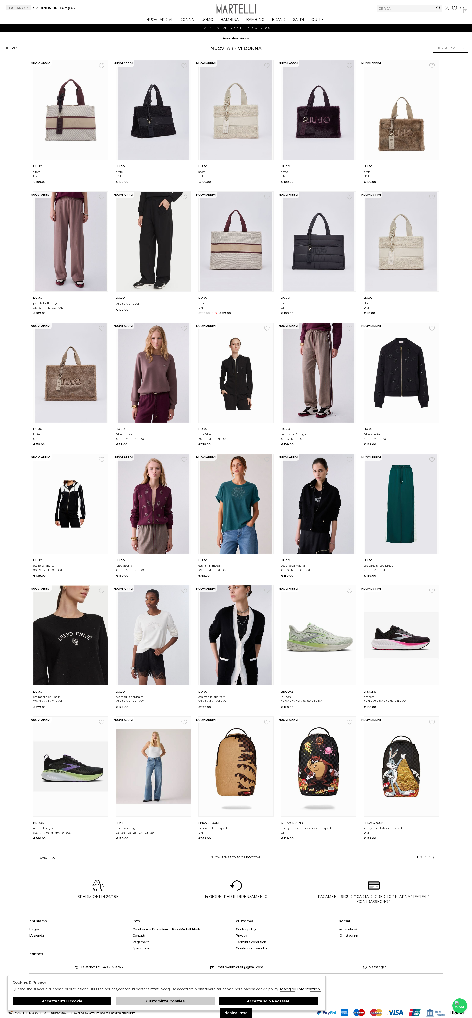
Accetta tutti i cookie (62, 1001)
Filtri (9, 48)
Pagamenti (141, 942)
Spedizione (141, 948)
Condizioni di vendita (251, 948)
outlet (318, 19)
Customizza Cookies (165, 1001)
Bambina (230, 19)
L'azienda (37, 935)
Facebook (350, 929)
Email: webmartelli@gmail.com (239, 967)
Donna (187, 19)
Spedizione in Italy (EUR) (55, 8)
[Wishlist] (454, 8)
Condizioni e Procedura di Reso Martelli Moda (167, 929)
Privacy (241, 935)
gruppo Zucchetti (123, 1013)
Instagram (350, 935)
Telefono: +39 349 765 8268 (102, 967)
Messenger (377, 967)
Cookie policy (246, 929)
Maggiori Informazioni (300, 989)
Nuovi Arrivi (159, 19)
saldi (298, 19)
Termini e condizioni (251, 942)
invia (438, 8)
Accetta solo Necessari (268, 1001)
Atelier (94, 1013)
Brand (279, 19)
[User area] (446, 8)
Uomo (207, 19)
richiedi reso (236, 1013)
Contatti (139, 935)
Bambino (255, 19)
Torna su (44, 858)
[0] (462, 8)
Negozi (35, 929)
